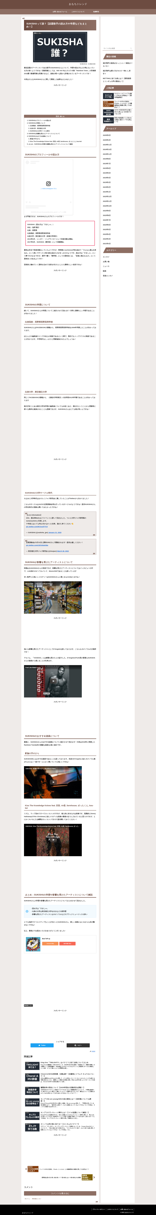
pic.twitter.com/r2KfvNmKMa (37, 545)
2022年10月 (107, 206)
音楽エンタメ (29, 1005)
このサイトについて (112, 1209)
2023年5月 (107, 173)
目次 (57, 116)
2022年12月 (107, 196)
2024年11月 (107, 145)
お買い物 (106, 261)
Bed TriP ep (46, 938)
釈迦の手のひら (35, 139)
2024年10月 (107, 149)
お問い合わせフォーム (126, 1209)
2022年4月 (107, 234)
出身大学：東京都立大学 (38, 128)
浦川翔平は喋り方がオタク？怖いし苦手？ (117, 72)
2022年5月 (107, 229)
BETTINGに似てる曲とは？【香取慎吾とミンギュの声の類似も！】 (117, 80)
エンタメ (106, 257)
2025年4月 (107, 140)
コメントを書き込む (60, 1193)
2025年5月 (107, 135)
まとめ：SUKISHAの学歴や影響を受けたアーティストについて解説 (51, 144)
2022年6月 (107, 225)
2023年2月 (107, 187)
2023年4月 (107, 178)
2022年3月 (107, 239)
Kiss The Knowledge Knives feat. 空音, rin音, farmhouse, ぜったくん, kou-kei (56, 141)
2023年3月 (107, 182)
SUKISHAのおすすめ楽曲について (40, 136)
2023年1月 (107, 192)
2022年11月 (107, 201)
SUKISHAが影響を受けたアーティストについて (44, 133)
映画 (104, 271)
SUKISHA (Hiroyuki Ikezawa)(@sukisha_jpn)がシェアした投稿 (48, 212)
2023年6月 (107, 168)
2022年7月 (107, 220)
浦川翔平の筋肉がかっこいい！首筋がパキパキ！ (117, 64)
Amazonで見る (50, 943)
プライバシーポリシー (99, 1209)
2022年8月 (107, 215)
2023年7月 (107, 163)
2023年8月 (107, 159)
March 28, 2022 (63, 551)
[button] (131, 48)
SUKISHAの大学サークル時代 (40, 131)
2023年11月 (107, 154)
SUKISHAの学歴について (37, 123)
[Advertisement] (60, 99)
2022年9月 (107, 211)
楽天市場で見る (67, 943)
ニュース (106, 266)
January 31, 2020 (54, 532)
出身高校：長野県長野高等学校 (40, 125)
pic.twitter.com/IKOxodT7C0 (37, 527)
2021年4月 (107, 244)
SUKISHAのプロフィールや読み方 (40, 120)
